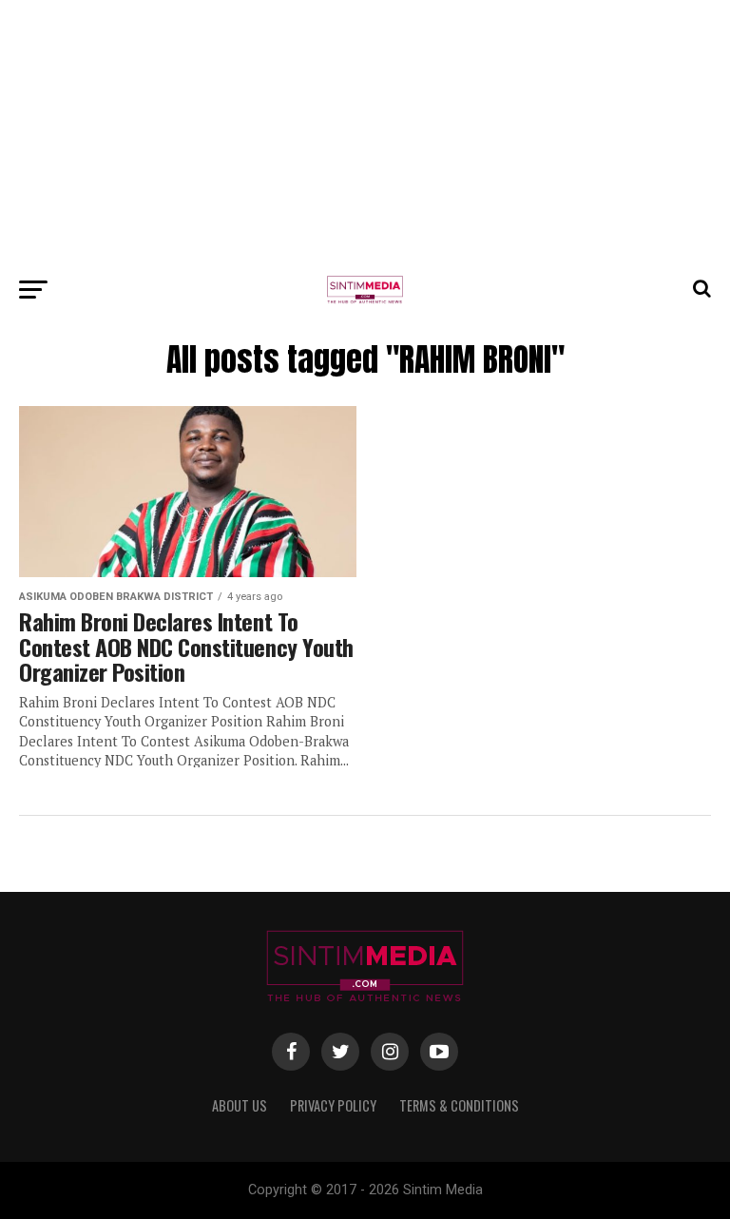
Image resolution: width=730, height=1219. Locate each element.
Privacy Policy (333, 1105)
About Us (239, 1105)
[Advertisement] (365, 133)
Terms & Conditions (459, 1105)
